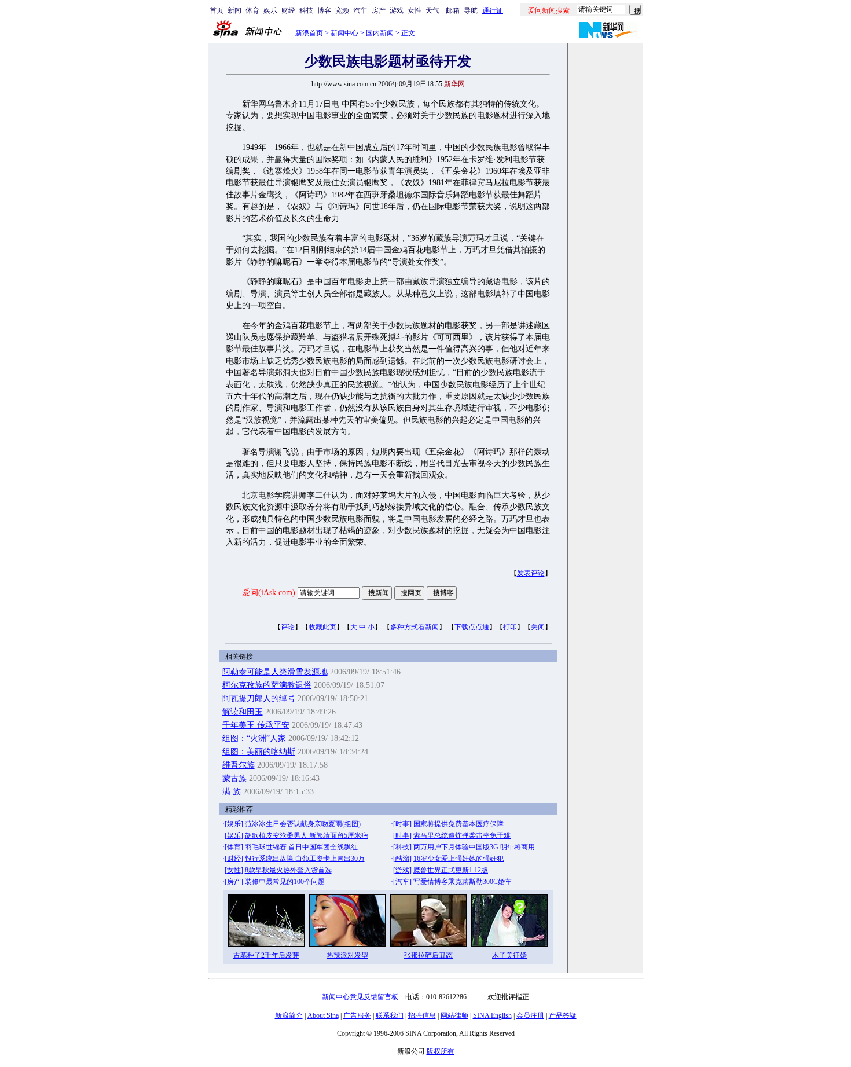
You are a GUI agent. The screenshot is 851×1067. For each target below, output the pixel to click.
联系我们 (390, 1015)
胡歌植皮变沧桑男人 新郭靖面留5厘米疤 (306, 835)
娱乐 (270, 10)
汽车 (360, 10)
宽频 (342, 10)
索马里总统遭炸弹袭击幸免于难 (462, 835)
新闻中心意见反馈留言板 (360, 997)
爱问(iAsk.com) (268, 592)
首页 (216, 10)
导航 (471, 10)
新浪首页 (309, 33)
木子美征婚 (509, 955)
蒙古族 (234, 778)
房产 (379, 10)
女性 (414, 10)
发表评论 (531, 573)
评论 (288, 627)
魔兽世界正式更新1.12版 (450, 870)
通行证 (492, 10)
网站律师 (454, 1015)
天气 (432, 10)
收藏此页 (322, 627)
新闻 (234, 10)
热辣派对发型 (347, 955)
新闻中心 (344, 33)
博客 (324, 10)
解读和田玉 (242, 711)
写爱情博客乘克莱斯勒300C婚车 (462, 882)
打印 (510, 627)
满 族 (231, 791)
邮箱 (453, 10)
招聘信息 (422, 1015)
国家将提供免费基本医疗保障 (458, 824)
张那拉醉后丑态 (428, 955)
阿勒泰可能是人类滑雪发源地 (275, 672)
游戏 (397, 10)
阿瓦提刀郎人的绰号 (258, 698)
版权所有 (440, 1051)
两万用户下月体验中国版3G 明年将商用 (474, 847)
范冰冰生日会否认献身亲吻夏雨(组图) (303, 824)
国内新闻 (380, 33)
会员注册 (530, 1015)
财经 (288, 10)
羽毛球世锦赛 (266, 847)
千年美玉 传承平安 (255, 725)
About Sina (323, 1015)
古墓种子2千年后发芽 (266, 955)
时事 (402, 824)
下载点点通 (471, 627)
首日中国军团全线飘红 (323, 847)
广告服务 (357, 1015)
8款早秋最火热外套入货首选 (288, 870)
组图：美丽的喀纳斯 (258, 751)
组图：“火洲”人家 (254, 738)
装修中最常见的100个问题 (285, 882)
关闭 (538, 627)
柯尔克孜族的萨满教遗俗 (266, 685)
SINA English (492, 1015)
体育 (252, 10)
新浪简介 (289, 1015)
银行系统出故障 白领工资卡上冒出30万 (305, 859)
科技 (306, 10)
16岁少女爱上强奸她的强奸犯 (458, 859)
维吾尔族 (238, 765)
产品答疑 (563, 1015)
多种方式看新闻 (414, 627)
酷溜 (402, 859)
